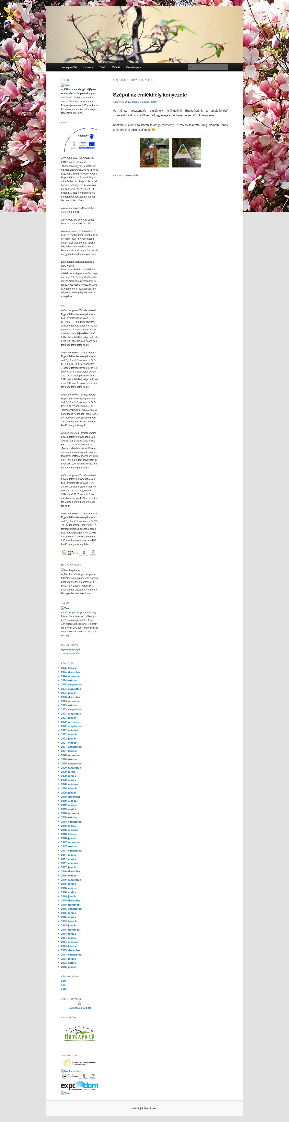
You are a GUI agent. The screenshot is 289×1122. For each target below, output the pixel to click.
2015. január (68, 925)
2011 (64, 985)
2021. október (69, 742)
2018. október (69, 817)
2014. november (70, 929)
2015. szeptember (71, 908)
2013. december (70, 950)
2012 (64, 981)
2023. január (68, 717)
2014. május (68, 938)
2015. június (68, 913)
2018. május (68, 826)
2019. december (70, 796)
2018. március (69, 830)
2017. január (68, 867)
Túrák (102, 67)
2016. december (70, 871)
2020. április (68, 780)
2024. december (70, 672)
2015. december (70, 900)
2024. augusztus (71, 689)
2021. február (69, 751)
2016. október (69, 875)
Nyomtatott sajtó (70, 649)
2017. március (69, 863)
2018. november (70, 813)
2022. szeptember (71, 726)
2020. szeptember (71, 763)
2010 (64, 989)
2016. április (68, 892)
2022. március (69, 730)
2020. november (70, 755)
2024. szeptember (71, 684)
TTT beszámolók (70, 653)
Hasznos (88, 67)
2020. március (69, 784)
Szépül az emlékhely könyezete (150, 94)
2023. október (69, 705)
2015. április (68, 917)
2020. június (68, 776)
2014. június (68, 933)
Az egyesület (69, 67)
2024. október (69, 680)
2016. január (68, 896)
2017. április (68, 859)
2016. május (68, 888)
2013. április (68, 963)
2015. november (70, 904)
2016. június (68, 884)
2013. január (68, 967)
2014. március (69, 942)
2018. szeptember (71, 821)
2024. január (68, 693)
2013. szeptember (71, 954)
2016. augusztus (71, 879)
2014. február (69, 946)
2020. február (69, 788)
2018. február (69, 834)
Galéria (116, 67)
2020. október (69, 759)
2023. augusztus (71, 713)
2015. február (69, 921)
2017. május (68, 855)
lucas (154, 101)
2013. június (68, 958)
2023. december (70, 697)
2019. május (68, 805)
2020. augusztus (71, 767)
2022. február (69, 734)
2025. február (69, 668)
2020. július (68, 771)
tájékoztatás (131, 175)
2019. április (68, 809)
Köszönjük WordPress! (144, 1108)
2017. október (69, 846)
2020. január (68, 792)
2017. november (70, 842)
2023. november (70, 701)
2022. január (68, 738)
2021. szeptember (71, 747)
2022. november (70, 722)
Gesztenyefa (133, 67)
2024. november (70, 676)
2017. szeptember (71, 850)
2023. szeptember (71, 709)
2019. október (69, 801)
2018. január (68, 838)
